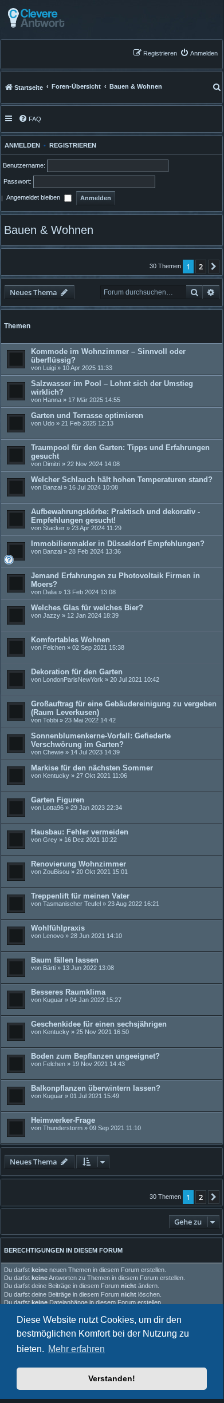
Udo (48, 423)
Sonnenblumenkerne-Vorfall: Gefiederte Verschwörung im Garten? (101, 740)
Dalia (50, 592)
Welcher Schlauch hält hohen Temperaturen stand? (122, 479)
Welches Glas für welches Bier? (87, 607)
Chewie (53, 752)
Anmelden (20, 145)
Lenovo (53, 935)
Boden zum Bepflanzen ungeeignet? (95, 1056)
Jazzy (51, 615)
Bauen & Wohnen (48, 230)
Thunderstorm (62, 1127)
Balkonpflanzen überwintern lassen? (95, 1088)
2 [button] (201, 266)
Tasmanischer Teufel (72, 903)
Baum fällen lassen (65, 960)
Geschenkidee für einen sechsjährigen (99, 1024)
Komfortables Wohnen (70, 639)
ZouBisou (56, 871)
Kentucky (56, 775)
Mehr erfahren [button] (76, 1349)
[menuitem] (199, 53)
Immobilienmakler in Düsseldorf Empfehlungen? (118, 543)
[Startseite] (64, 18)
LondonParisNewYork (73, 679)
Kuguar (53, 999)
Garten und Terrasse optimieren (87, 415)
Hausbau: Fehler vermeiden (79, 832)
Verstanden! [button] (111, 1378)
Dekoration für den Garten (77, 671)
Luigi (49, 367)
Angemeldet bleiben (34, 197)
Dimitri (51, 463)
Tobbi (50, 720)
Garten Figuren (57, 800)
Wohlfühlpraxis (58, 928)
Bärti (49, 967)
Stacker (54, 527)
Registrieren (72, 145)
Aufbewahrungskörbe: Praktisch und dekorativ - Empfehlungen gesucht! (115, 515)
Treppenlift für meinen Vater (80, 896)
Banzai (52, 487)
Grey (50, 839)
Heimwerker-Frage (63, 1120)
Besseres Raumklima (68, 992)
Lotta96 (53, 807)
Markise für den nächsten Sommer (92, 768)
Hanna (52, 399)
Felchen (54, 647)
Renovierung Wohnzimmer (78, 864)
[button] (213, 266)
